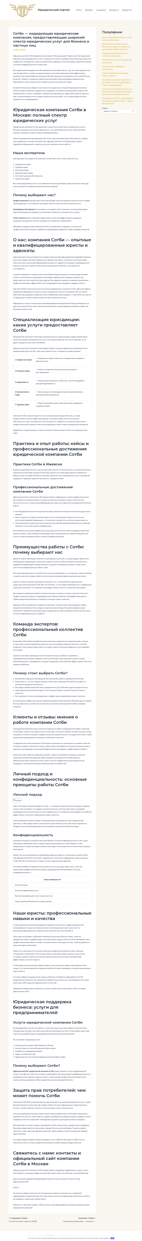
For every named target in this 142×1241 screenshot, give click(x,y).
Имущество (127, 10)
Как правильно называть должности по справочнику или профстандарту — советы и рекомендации (117, 82)
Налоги (79, 10)
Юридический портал (54, 10)
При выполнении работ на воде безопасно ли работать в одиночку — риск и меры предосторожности (117, 46)
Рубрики (105, 108)
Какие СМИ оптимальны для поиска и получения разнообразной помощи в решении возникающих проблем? (117, 91)
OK (112, 1238)
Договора (89, 10)
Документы (114, 10)
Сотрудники (101, 10)
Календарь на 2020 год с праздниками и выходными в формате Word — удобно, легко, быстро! (117, 101)
